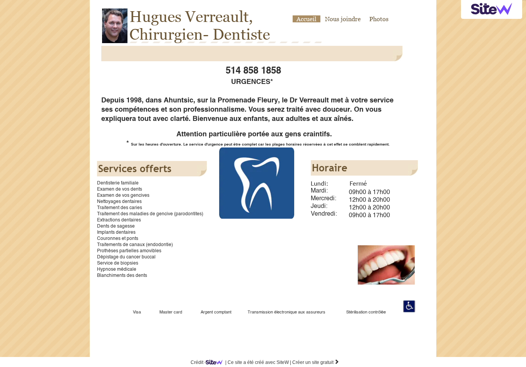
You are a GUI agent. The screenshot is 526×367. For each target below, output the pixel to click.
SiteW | (258, 362)
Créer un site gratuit (315, 362)
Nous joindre (343, 18)
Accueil (307, 18)
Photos (379, 18)
